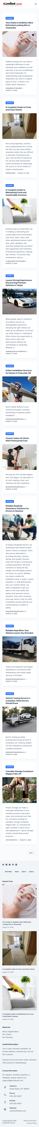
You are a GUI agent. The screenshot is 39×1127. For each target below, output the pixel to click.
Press (17, 871)
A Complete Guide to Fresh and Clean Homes (18, 969)
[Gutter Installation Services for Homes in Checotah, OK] (19, 389)
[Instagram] (10, 864)
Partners (8, 871)
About (24, 871)
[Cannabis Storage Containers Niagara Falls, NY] (19, 790)
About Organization (10, 1031)
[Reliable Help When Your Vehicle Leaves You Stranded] (19, 649)
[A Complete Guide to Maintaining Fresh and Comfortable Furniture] (19, 211)
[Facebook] (3, 864)
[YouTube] (16, 864)
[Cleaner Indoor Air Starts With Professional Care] (19, 457)
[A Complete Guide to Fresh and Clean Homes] (19, 126)
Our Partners (7, 1037)
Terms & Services (29, 1120)
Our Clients (6, 1034)
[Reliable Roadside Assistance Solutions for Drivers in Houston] (19, 527)
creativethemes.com (17, 1111)
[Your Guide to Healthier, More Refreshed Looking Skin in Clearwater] (19, 44)
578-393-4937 (15, 1096)
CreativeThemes (8, 1123)
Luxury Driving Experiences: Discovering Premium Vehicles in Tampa (19, 282)
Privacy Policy (32, 1123)
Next (31, 853)
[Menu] (36, 4)
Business (9, 18)
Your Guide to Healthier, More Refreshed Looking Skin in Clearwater (19, 25)
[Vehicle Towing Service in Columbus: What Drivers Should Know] (19, 719)
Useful (31, 871)
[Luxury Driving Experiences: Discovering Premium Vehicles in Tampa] (19, 301)
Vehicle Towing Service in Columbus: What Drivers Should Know (18, 700)
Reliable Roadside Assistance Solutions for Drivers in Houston (17, 508)
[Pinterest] (13, 864)
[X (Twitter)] (6, 864)
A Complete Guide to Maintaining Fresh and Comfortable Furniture (16, 192)
